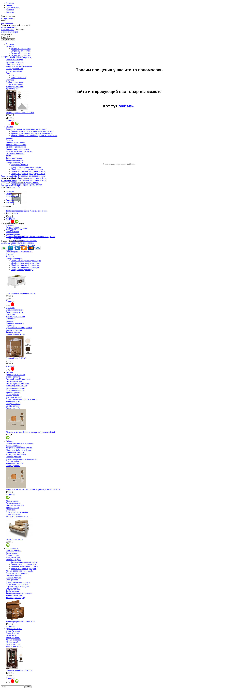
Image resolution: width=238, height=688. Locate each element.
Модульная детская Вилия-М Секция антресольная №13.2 (30, 432)
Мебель (127, 106)
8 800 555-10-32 (7, 30)
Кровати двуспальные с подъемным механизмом (31, 133)
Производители (12, 7)
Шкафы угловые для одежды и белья (26, 185)
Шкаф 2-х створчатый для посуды (25, 263)
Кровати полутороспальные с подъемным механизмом (34, 136)
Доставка (10, 10)
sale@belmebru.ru (8, 243)
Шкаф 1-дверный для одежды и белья (27, 169)
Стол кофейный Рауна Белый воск (20, 293)
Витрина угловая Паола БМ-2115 (20, 113)
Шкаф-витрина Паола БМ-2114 (19, 670)
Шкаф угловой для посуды (22, 270)
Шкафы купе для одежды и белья (25, 182)
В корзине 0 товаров (9, 32)
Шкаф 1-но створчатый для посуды (26, 261)
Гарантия (10, 3)
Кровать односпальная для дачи (24, 566)
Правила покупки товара (16, 228)
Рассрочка (10, 230)
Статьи (9, 219)
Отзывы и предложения (16, 211)
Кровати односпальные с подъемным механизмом (32, 131)
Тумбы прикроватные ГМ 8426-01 (20, 621)
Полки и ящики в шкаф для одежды (26, 167)
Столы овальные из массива (23, 245)
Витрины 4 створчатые (20, 55)
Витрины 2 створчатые (20, 51)
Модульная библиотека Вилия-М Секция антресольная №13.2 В (33, 489)
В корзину (10, 120)
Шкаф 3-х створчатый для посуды (25, 265)
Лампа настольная (18, 78)
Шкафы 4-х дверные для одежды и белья (28, 176)
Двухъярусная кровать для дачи (24, 562)
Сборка (9, 5)
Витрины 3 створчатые (20, 53)
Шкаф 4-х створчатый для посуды (25, 267)
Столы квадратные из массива (24, 241)
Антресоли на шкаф (19, 165)
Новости (9, 217)
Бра (12, 75)
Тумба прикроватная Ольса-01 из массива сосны (26, 211)
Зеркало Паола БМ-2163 (16, 358)
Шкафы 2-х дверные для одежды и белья (28, 171)
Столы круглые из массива (22, 243)
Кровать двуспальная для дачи (23, 564)
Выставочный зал (8, 185)
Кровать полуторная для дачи (23, 569)
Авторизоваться (8, 18)
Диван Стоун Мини (14, 539)
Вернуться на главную (10, 176)
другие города (7, 23)
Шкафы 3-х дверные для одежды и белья (28, 174)
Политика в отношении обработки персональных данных (30, 237)
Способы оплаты (13, 234)
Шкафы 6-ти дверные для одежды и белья (28, 180)
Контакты (10, 12)
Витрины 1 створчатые (20, 49)
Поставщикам (12, 213)
